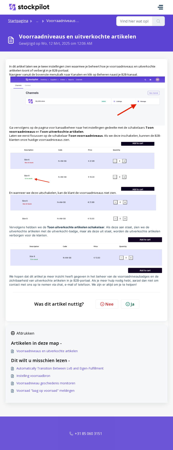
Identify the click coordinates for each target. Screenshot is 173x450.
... (37, 20)
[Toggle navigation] (160, 7)
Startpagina (18, 20)
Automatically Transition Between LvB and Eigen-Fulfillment (60, 368)
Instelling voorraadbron (33, 376)
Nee (109, 304)
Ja (132, 304)
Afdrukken (25, 333)
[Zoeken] (158, 21)
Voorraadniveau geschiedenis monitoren (45, 383)
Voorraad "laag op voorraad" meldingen (45, 390)
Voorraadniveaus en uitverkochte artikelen (47, 351)
